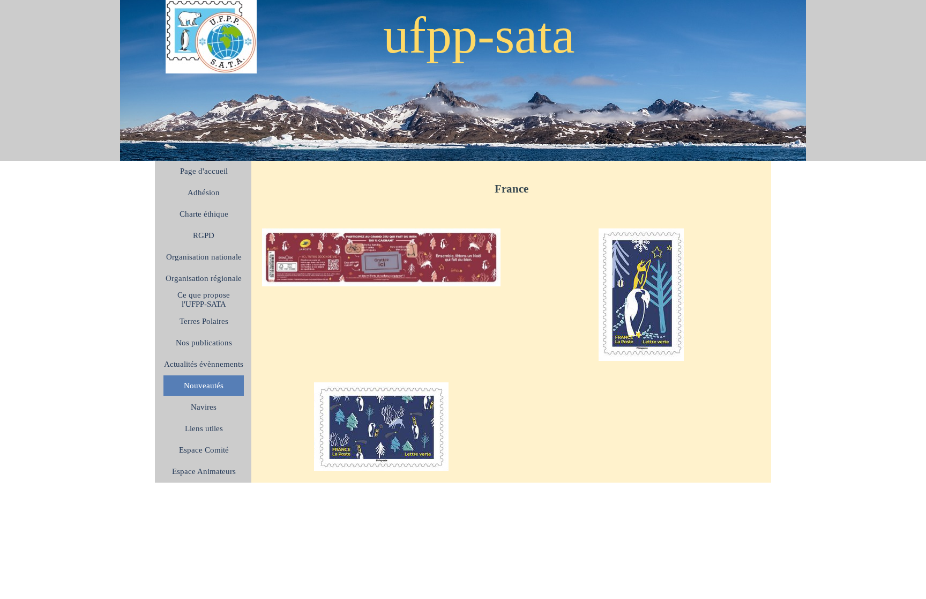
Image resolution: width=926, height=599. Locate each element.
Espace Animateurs (204, 471)
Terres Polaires (204, 321)
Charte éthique (204, 214)
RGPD (203, 235)
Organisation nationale (204, 257)
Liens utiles (204, 428)
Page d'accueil (204, 171)
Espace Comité (204, 450)
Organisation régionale (204, 278)
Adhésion (204, 192)
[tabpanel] (511, 189)
